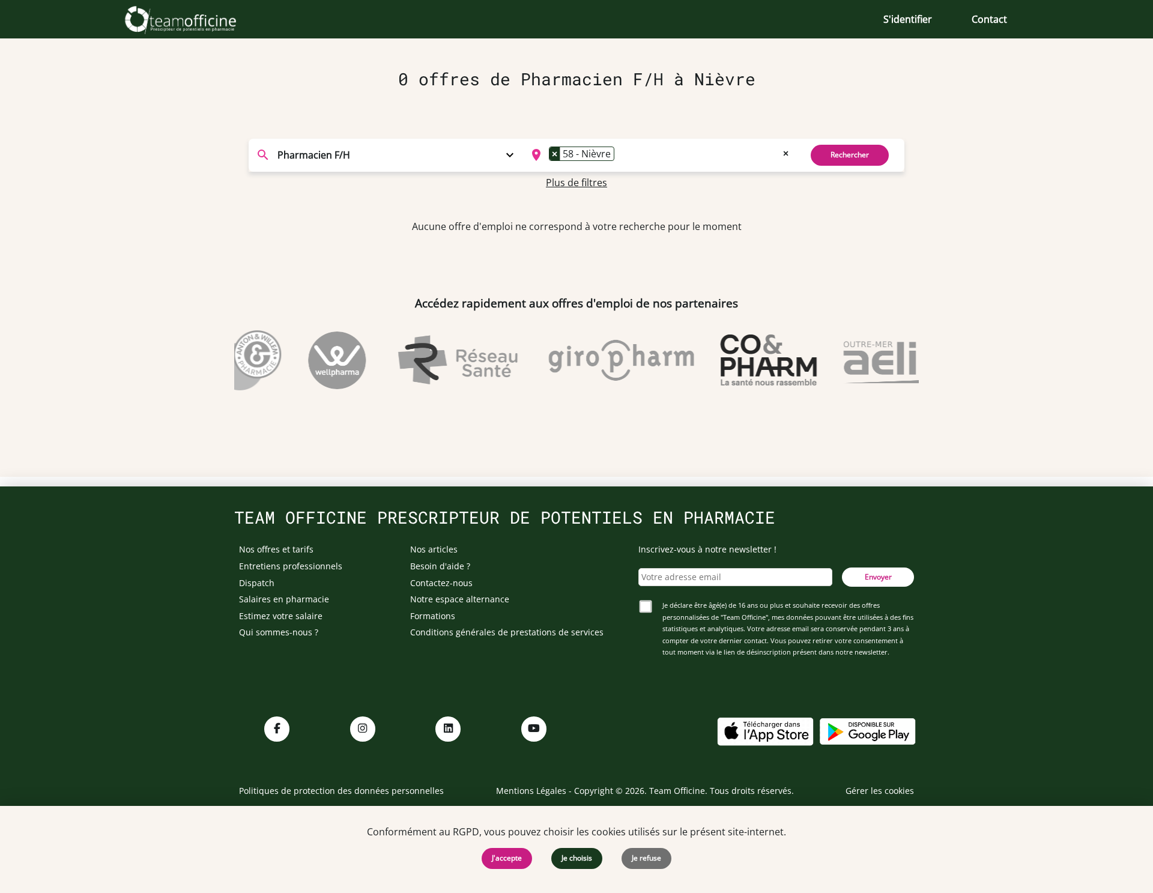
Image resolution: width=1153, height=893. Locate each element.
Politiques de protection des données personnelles (341, 790)
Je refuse (646, 858)
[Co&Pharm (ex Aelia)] (757, 360)
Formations (432, 616)
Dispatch (256, 583)
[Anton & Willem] (238, 360)
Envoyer (878, 577)
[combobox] (658, 155)
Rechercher (850, 155)
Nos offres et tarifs (276, 549)
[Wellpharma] (327, 360)
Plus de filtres (576, 182)
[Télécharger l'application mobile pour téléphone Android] (868, 730)
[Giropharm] (610, 360)
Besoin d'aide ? (440, 566)
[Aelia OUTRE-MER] (905, 360)
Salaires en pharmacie (284, 599)
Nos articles (434, 549)
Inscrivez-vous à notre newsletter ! (707, 549)
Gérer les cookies (880, 790)
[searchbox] (621, 155)
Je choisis (576, 858)
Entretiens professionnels (290, 566)
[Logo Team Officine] (193, 19)
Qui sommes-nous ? (278, 632)
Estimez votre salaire (280, 616)
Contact (989, 19)
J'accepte (507, 858)
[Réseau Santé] (447, 360)
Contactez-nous (441, 583)
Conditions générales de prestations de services (507, 632)
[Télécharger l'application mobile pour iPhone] (765, 730)
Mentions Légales (531, 790)
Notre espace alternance (459, 599)
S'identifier (907, 19)
